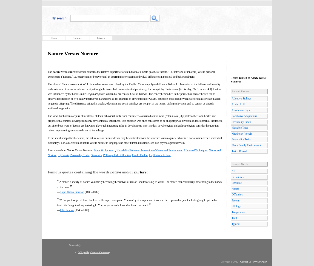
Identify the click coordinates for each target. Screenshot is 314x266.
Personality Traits (79, 155)
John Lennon (67, 210)
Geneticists (238, 177)
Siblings (236, 206)
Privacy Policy (260, 261)
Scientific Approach (104, 150)
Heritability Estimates (128, 150)
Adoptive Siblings (241, 98)
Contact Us (245, 261)
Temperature (238, 212)
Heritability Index (241, 122)
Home (54, 38)
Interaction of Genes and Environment (162, 150)
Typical (236, 224)
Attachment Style (241, 110)
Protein (236, 200)
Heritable (237, 182)
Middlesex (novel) (242, 133)
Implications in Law (160, 155)
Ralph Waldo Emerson (72, 192)
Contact (78, 38)
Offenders (237, 194)
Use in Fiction (140, 155)
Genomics (96, 155)
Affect (235, 171)
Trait (234, 218)
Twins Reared (239, 151)
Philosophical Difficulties (117, 155)
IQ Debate (63, 155)
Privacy (101, 38)
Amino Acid (238, 104)
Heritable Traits (240, 127)
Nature (235, 188)
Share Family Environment (246, 145)
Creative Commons (99, 252)
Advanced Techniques (196, 150)
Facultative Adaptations (244, 116)
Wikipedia (83, 252)
